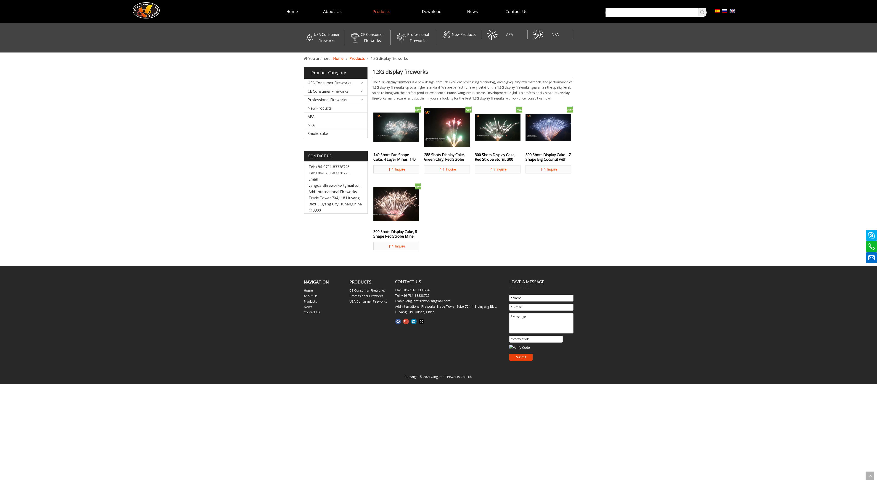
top (870, 476)
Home (308, 290)
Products (310, 301)
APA (509, 34)
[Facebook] (398, 321)
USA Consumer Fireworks (329, 82)
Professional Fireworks (327, 99)
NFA (555, 34)
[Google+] (406, 321)
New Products (464, 34)
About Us (310, 296)
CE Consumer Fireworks (328, 91)
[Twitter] (421, 321)
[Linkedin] (414, 321)
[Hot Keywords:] (702, 12)
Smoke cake (318, 133)
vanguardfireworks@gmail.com (335, 185)
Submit (521, 357)
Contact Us (312, 312)
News (308, 307)
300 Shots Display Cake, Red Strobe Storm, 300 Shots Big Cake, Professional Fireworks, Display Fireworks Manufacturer (495, 157)
